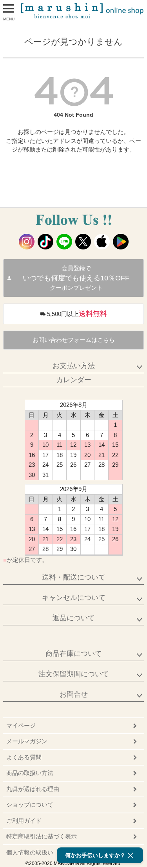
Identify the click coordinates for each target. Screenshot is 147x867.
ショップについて (29, 804)
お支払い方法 (74, 366)
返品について (74, 618)
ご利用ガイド (24, 820)
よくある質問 (24, 757)
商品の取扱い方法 (29, 772)
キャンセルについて (73, 597)
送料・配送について (73, 577)
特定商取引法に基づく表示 (41, 836)
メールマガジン (26, 741)
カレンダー (73, 380)
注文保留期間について (73, 674)
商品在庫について (73, 653)
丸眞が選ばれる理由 (32, 789)
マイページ (21, 725)
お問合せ (74, 694)
